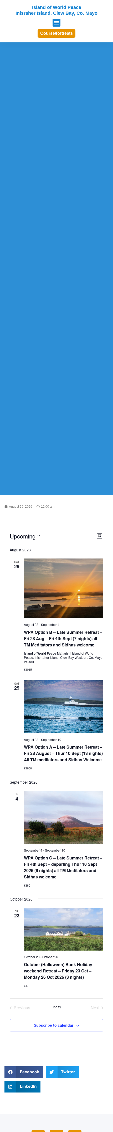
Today (56, 1007)
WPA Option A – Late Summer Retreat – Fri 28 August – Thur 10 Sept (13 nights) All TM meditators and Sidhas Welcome (63, 753)
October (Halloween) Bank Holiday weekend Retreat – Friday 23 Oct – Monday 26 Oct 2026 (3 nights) (58, 970)
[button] (56, 23)
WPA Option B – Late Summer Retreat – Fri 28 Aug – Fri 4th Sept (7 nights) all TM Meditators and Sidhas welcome (63, 638)
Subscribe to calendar (53, 1025)
